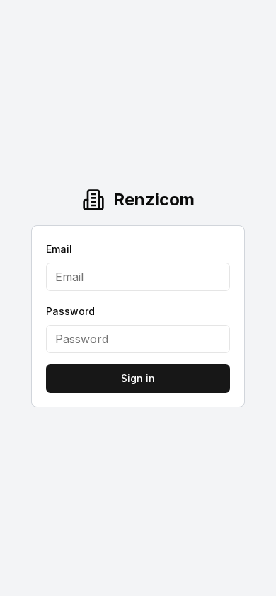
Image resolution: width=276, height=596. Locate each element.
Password (70, 311)
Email (59, 249)
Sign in (138, 378)
